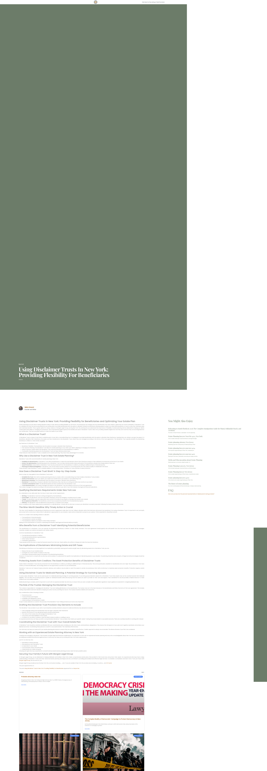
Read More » (24, 684)
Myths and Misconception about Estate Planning (185, 460)
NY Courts (109, 663)
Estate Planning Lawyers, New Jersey (181, 466)
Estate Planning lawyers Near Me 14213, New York (185, 436)
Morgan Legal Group (24, 660)
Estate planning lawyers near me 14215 (181, 454)
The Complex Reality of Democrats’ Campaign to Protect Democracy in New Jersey (113, 720)
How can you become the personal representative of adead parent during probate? (191, 494)
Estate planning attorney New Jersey (181, 442)
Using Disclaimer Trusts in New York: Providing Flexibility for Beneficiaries (43, 668)
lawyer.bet (76, 668)
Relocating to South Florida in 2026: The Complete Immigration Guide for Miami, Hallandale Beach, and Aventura (204, 429)
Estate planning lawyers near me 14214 (181, 448)
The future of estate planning (178, 483)
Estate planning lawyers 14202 (178, 478)
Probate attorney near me (30, 677)
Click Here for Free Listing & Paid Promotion (153, 2)
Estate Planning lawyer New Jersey (180, 472)
